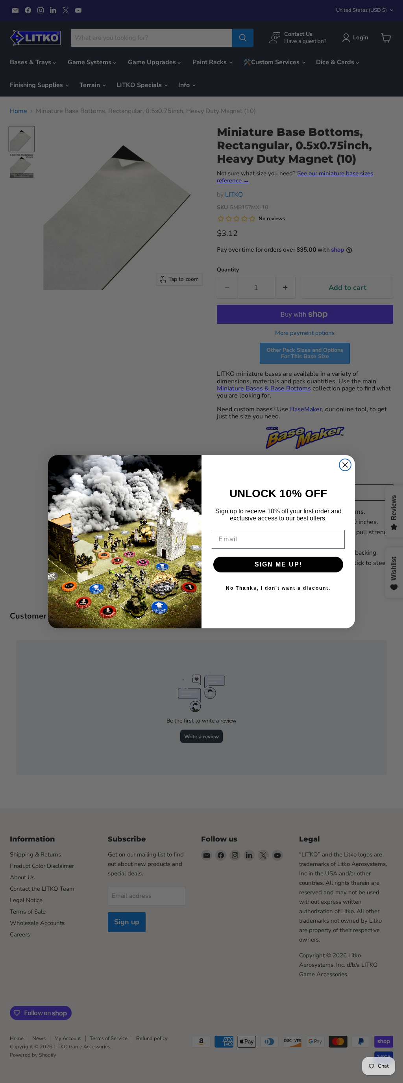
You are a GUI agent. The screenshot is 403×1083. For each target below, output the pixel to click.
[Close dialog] (345, 465)
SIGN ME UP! (278, 564)
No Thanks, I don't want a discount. (278, 588)
